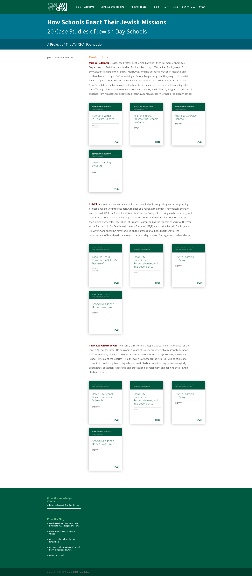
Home (78, 7)
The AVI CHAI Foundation (77, 572)
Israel (175, 7)
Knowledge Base (139, 7)
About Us (89, 7)
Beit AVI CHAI (188, 7)
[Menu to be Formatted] (58, 58)
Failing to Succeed (56, 555)
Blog (156, 7)
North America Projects (112, 7)
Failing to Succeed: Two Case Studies (64, 505)
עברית (202, 7)
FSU (164, 7)
